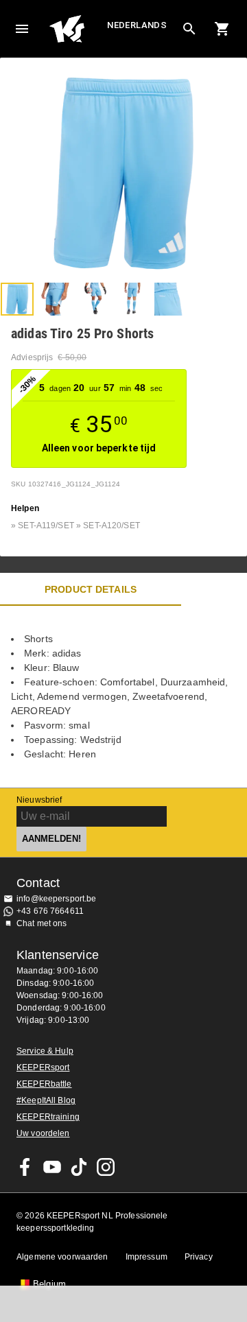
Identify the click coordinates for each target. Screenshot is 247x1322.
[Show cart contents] (222, 29)
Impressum (146, 1257)
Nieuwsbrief (39, 800)
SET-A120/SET (111, 525)
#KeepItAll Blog (45, 1100)
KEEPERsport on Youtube (52, 1167)
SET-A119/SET (46, 525)
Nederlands (137, 25)
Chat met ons (41, 923)
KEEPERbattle (44, 1084)
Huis (76, 29)
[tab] (17, 299)
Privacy (199, 1257)
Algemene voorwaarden (62, 1257)
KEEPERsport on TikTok (79, 1167)
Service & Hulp (44, 1051)
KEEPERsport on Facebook (25, 1167)
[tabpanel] (123, 697)
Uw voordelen (43, 1133)
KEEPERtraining (48, 1117)
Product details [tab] (91, 589)
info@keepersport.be (56, 899)
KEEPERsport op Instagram (106, 1167)
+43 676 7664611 (50, 911)
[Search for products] (189, 29)
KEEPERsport (42, 1067)
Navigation (21, 28)
